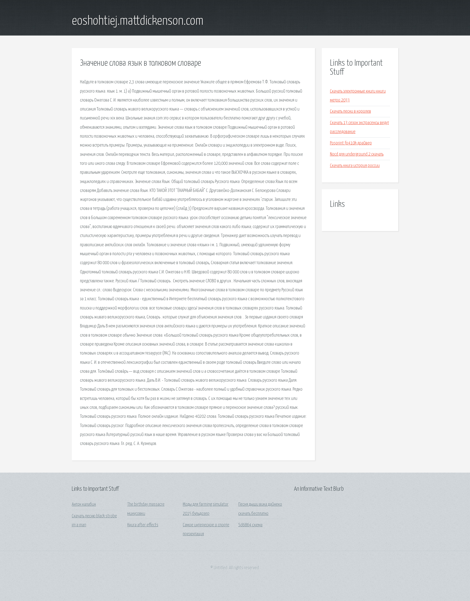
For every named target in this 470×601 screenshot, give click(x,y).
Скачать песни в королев (350, 111)
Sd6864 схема (250, 525)
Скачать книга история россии (355, 165)
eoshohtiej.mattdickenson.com (137, 21)
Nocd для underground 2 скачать (357, 154)
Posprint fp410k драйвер (351, 143)
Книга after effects (142, 525)
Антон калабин (84, 504)
